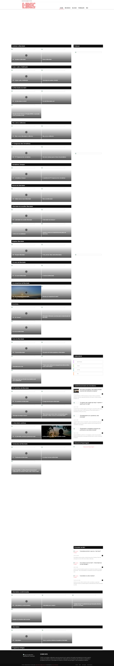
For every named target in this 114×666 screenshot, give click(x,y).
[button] (90, 6)
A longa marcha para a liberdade (51, 401)
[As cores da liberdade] (26, 330)
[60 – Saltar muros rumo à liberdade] (26, 197)
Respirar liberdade (18, 241)
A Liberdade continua (19, 423)
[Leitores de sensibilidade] (26, 232)
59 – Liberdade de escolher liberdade (22, 219)
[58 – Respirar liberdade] (26, 253)
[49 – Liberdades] (26, 638)
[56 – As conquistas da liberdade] (26, 295)
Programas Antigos (18, 647)
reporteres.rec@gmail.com (41, 664)
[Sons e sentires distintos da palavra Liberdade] (57, 638)
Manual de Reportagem (81, 443)
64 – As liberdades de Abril (19, 101)
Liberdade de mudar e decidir (50, 80)
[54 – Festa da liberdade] (26, 350)
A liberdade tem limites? (49, 219)
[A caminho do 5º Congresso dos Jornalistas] (56, 176)
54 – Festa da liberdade (19, 352)
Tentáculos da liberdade (20, 444)
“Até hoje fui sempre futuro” (20, 415)
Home (61, 8)
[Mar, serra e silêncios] (56, 134)
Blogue (74, 8)
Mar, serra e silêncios (18, 122)
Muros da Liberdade (18, 185)
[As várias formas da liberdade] (56, 455)
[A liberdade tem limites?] (56, 218)
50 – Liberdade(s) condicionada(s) (21, 605)
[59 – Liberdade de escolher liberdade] (26, 218)
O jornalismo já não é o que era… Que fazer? (90, 551)
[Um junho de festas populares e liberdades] (56, 350)
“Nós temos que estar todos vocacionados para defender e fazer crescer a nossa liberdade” (55, 414)
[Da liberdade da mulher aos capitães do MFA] (56, 434)
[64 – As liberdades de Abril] (26, 99)
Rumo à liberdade (47, 59)
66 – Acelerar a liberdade (19, 59)
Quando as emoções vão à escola (21, 619)
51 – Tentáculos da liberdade (20, 457)
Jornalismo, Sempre (18, 164)
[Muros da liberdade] (56, 197)
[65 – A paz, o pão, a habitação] (26, 78)
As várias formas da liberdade (50, 457)
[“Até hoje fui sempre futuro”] (26, 414)
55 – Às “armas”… (17, 317)
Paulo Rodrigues (55, 664)
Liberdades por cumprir (49, 605)
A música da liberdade (48, 275)
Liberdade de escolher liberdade (22, 206)
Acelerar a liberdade (18, 46)
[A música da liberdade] (56, 274)
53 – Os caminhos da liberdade (20, 401)
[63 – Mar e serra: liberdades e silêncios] (26, 134)
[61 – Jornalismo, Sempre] (26, 176)
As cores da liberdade (18, 331)
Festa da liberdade (18, 339)
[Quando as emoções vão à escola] (26, 617)
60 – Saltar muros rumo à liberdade (22, 199)
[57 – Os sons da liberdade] (26, 274)
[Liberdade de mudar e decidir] (56, 78)
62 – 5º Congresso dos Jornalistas (21, 157)
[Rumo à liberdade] (56, 58)
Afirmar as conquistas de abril (50, 296)
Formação (81, 8)
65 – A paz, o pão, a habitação (20, 80)
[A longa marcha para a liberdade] (56, 400)
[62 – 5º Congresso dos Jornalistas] (26, 155)
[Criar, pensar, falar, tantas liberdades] (56, 253)
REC (87, 8)
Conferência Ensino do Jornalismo (85, 385)
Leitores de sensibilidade (19, 234)
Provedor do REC (79, 547)
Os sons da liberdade (19, 262)
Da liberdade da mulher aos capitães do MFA (54, 436)
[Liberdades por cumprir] (57, 603)
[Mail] (91, 1)
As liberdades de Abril (19, 87)
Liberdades (15, 627)
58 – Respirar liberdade (19, 254)
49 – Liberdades (17, 640)
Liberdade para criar (18, 366)
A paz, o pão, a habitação (20, 67)
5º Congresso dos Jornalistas (21, 143)
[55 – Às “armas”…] (26, 315)
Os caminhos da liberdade (20, 388)
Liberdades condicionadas (20, 592)
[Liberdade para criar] (26, 365)
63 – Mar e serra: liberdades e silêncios (23, 136)
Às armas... (15, 304)
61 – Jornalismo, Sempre (19, 178)
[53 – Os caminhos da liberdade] (26, 400)
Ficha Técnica (89, 664)
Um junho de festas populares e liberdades (54, 352)
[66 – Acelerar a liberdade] (26, 58)
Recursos (67, 8)
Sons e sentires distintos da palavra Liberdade (55, 640)
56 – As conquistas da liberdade (21, 296)
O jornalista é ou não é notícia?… (87, 575)
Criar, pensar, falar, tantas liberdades (52, 254)
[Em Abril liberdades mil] (56, 99)
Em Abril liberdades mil (48, 101)
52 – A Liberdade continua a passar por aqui (24, 436)
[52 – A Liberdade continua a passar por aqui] (26, 434)
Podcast (77, 46)
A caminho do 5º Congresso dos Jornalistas (54, 178)
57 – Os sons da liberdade (19, 275)
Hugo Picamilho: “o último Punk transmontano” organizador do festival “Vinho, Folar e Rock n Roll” (26, 470)
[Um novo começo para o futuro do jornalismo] (56, 155)
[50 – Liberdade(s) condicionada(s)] (26, 603)
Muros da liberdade (48, 199)
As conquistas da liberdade (20, 283)
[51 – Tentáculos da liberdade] (26, 455)
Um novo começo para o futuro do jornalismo (54, 157)
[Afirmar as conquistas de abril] (56, 295)
